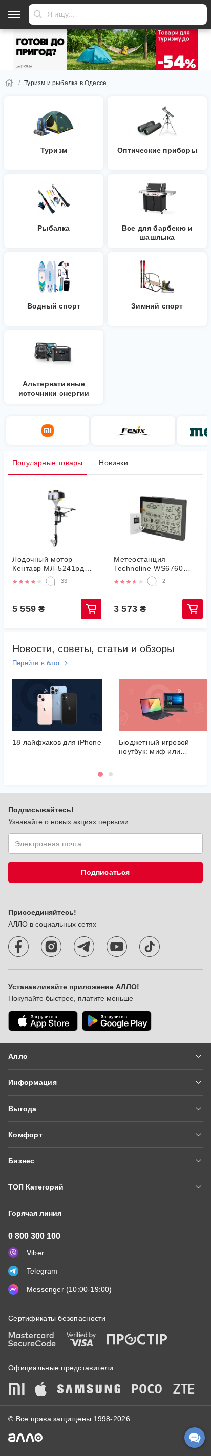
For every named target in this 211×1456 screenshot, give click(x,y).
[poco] (147, 1390)
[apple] (41, 1390)
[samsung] (89, 1390)
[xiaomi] (16, 1390)
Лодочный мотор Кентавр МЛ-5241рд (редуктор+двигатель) (51, 564)
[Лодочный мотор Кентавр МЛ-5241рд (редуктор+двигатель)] (57, 518)
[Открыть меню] (14, 14)
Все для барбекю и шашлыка (157, 232)
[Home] (9, 83)
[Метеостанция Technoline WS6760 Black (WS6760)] (158, 518)
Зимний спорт (157, 306)
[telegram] (84, 946)
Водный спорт (53, 306)
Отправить (38, 14)
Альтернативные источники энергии (53, 388)
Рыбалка (53, 228)
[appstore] (43, 1021)
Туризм (53, 150)
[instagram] (51, 946)
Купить (91, 609)
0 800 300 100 (34, 1236)
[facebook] (18, 946)
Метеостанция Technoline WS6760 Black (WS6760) (148, 564)
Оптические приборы (157, 150)
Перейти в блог (36, 663)
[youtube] (117, 946)
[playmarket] (117, 1021)
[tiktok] (149, 946)
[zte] (184, 1390)
